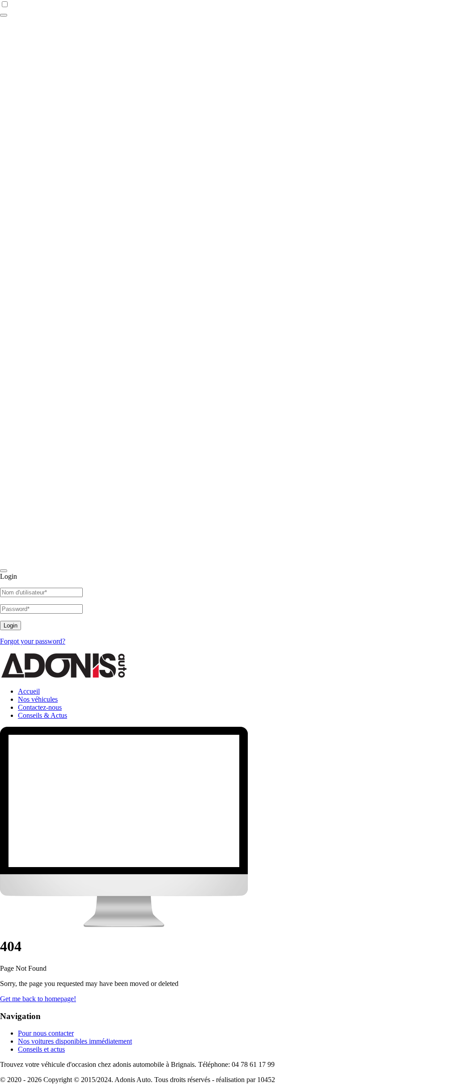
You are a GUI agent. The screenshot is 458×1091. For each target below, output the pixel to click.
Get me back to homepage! (38, 999)
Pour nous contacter (46, 1033)
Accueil (29, 691)
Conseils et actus (41, 1049)
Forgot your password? (32, 641)
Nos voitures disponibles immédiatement (75, 1041)
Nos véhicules (38, 699)
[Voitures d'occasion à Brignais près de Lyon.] (67, 676)
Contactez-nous (40, 707)
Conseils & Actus (42, 715)
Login (10, 625)
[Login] (3, 15)
